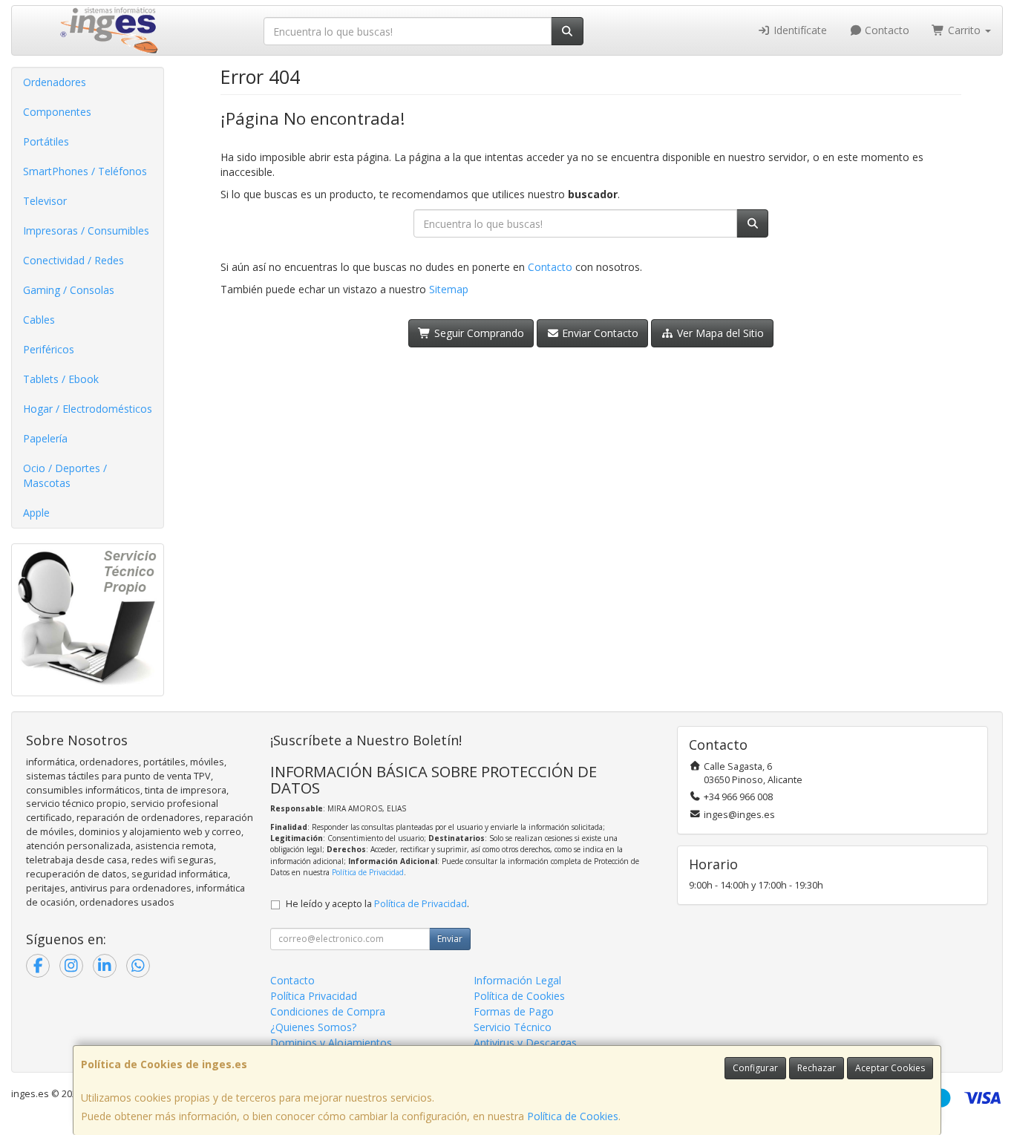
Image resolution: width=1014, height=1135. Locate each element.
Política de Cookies (572, 1116)
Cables (39, 320)
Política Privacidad (313, 996)
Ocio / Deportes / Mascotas (65, 475)
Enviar (449, 938)
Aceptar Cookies (890, 1068)
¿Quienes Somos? (313, 1027)
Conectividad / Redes (73, 260)
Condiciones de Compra (327, 1011)
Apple (36, 513)
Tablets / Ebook (61, 379)
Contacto (885, 30)
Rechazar (816, 1068)
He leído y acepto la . (377, 903)
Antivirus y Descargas (525, 1043)
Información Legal (517, 980)
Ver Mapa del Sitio (719, 333)
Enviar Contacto (598, 333)
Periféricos (48, 349)
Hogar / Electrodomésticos (87, 409)
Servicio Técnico (513, 1027)
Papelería (45, 438)
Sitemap (448, 289)
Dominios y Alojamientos (331, 1043)
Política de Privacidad (368, 872)
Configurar (755, 1068)
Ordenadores (54, 82)
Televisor (45, 201)
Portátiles (46, 141)
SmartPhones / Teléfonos (85, 171)
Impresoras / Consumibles (86, 230)
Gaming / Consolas (68, 290)
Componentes (57, 112)
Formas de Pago (514, 1011)
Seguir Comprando (477, 333)
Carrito (964, 30)
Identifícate (799, 30)
